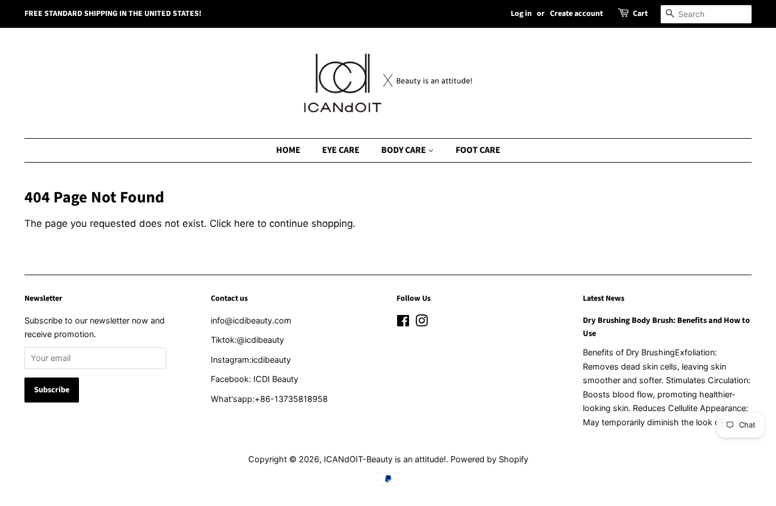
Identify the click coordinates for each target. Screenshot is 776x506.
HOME (288, 150)
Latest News (603, 298)
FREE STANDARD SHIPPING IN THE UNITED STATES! (113, 13)
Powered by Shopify (489, 459)
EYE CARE (341, 150)
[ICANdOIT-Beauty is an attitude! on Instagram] (421, 322)
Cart (640, 13)
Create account (576, 13)
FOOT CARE (478, 150)
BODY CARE (404, 150)
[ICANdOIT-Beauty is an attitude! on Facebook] (403, 322)
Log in (521, 13)
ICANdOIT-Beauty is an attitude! (385, 459)
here (244, 223)
